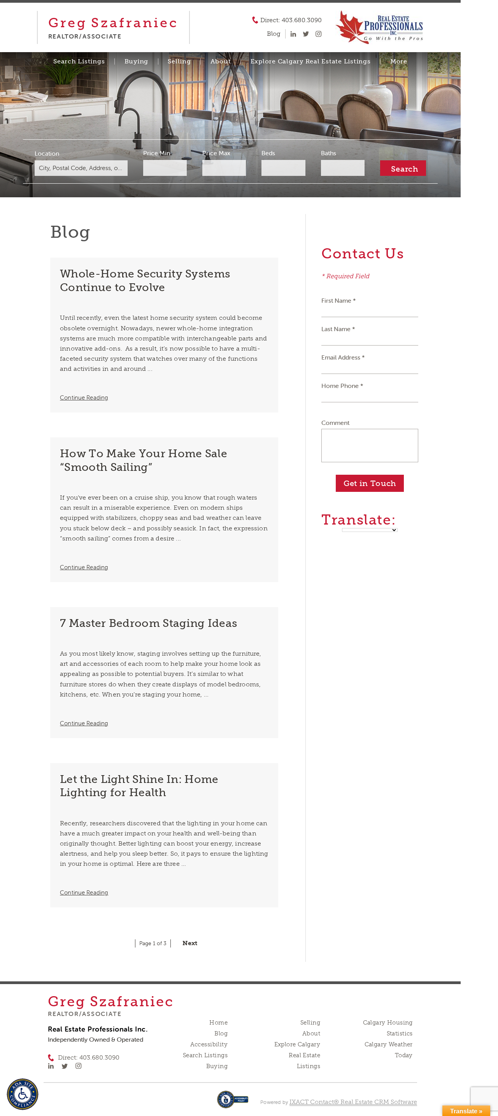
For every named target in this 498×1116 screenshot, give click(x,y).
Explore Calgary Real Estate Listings (311, 61)
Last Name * (338, 329)
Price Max (216, 153)
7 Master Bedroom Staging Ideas (148, 623)
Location (47, 153)
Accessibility (209, 1044)
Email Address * (343, 357)
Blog (221, 1033)
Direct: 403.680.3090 (291, 20)
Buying (136, 61)
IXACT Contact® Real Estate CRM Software (353, 1101)
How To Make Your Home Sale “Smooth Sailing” (143, 460)
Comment (335, 422)
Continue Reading (84, 397)
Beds (268, 153)
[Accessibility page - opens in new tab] (233, 1103)
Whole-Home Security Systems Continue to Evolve (145, 280)
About (220, 61)
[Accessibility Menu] (22, 1094)
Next (189, 943)
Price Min (156, 153)
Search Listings (79, 61)
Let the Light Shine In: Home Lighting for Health (139, 786)
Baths (328, 153)
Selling (179, 61)
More (398, 61)
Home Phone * (342, 386)
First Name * (338, 300)
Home (218, 1022)
